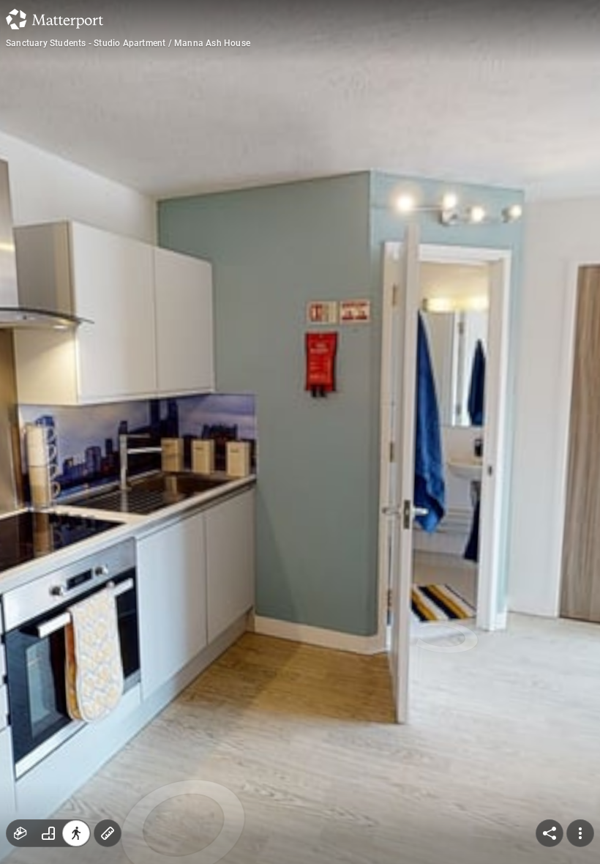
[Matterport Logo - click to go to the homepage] (54, 19)
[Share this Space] (549, 833)
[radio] (20, 833)
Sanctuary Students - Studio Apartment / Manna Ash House (128, 43)
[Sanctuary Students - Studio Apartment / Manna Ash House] (300, 432)
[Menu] (580, 833)
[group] (48, 833)
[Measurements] (107, 833)
